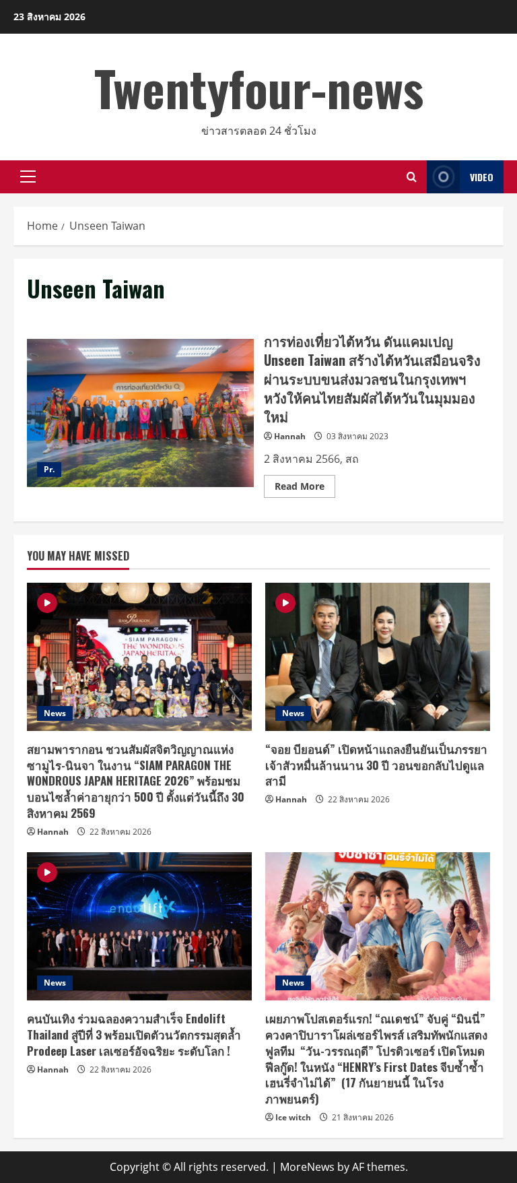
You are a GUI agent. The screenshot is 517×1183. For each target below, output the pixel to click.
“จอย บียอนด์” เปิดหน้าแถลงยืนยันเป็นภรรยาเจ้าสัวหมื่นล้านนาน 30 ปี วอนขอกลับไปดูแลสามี (376, 765)
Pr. (49, 469)
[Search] (412, 177)
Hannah (290, 436)
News (55, 713)
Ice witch (293, 1117)
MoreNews (307, 1166)
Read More (305, 488)
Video (481, 177)
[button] (27, 176)
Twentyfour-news (258, 87)
